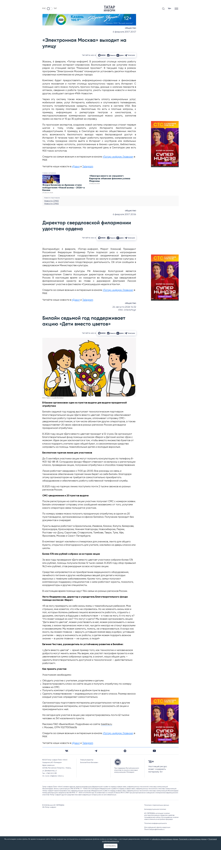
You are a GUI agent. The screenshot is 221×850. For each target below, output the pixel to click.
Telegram (87, 166)
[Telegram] (96, 751)
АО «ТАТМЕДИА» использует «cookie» (157, 813)
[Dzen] (125, 750)
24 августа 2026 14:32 (124, 307)
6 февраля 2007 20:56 (124, 214)
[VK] (66, 751)
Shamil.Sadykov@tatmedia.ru (154, 829)
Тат (55, 8)
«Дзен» (76, 166)
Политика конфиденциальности (155, 823)
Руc (44, 8)
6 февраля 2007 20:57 (124, 32)
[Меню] (177, 8)
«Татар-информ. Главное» (118, 157)
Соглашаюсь (110, 846)
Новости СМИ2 (51, 201)
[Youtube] (154, 751)
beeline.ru (106, 724)
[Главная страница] (109, 9)
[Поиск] (163, 8)
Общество (130, 28)
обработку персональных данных (165, 839)
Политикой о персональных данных (193, 839)
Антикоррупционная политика (155, 809)
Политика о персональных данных (156, 805)
